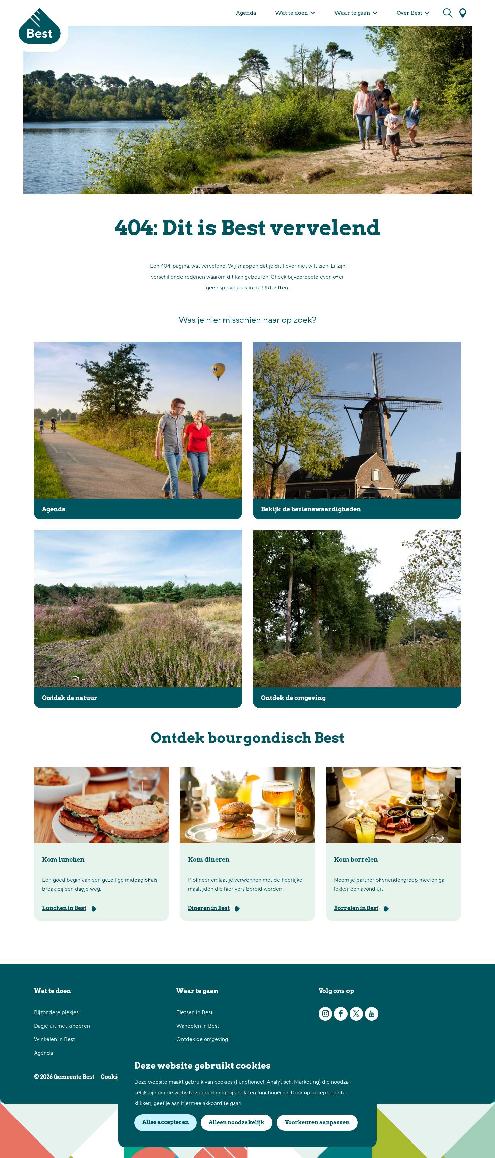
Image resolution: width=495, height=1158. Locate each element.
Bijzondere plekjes (56, 1012)
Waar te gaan (197, 990)
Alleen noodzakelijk (236, 1122)
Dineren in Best (209, 908)
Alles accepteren (165, 1122)
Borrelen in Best (356, 908)
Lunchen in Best (64, 908)
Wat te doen (52, 990)
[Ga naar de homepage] (39, 26)
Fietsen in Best (194, 1012)
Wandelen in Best (197, 1026)
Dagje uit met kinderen (62, 1026)
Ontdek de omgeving (202, 1039)
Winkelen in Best (54, 1039)
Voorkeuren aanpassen (317, 1122)
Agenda (43, 1053)
